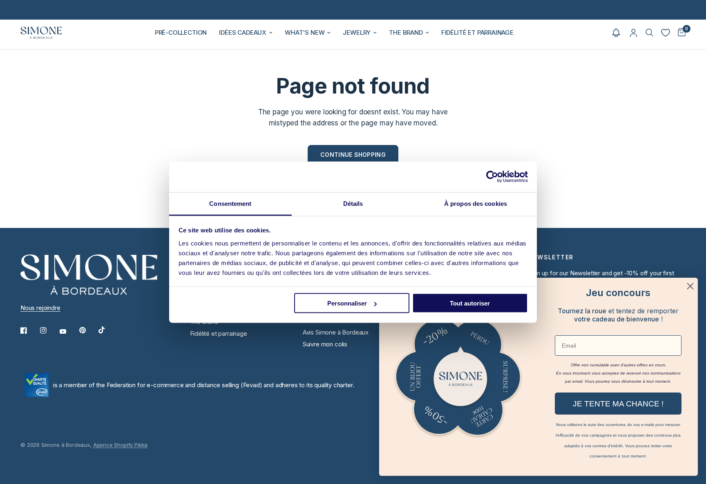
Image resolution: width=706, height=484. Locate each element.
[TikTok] (107, 330)
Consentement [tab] (230, 203)
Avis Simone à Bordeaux (336, 332)
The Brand (405, 32)
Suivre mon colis (325, 344)
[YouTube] (69, 332)
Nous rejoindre (40, 308)
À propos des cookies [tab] (475, 203)
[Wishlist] (665, 33)
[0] (680, 32)
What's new (304, 32)
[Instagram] (49, 330)
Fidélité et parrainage (477, 32)
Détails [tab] (353, 203)
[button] (616, 32)
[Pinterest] (88, 330)
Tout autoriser (470, 303)
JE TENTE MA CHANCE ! (618, 403)
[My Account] (633, 32)
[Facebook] (29, 330)
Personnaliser (347, 303)
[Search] (649, 32)
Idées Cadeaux (242, 32)
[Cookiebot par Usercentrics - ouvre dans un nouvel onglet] (492, 177)
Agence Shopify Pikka (120, 445)
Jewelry (357, 32)
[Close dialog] (690, 286)
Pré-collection (181, 32)
